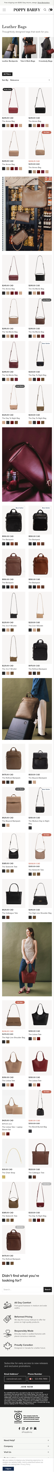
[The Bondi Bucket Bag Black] (30, 1131)
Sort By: (5, 80)
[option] (27, 3)
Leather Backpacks (10, 61)
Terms (32, 1403)
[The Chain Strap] (3, 1177)
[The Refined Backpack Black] (34, 673)
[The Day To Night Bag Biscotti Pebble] (30, 379)
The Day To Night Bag (37, 375)
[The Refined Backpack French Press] (30, 673)
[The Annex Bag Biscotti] (20, 125)
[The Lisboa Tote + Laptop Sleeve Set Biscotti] (3, 1133)
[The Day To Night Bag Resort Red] (38, 379)
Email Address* (11, 1374)
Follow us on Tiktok (27, 1428)
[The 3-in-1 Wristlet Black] (3, 630)
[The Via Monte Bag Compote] (42, 293)
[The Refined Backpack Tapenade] (38, 673)
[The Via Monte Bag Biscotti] (34, 293)
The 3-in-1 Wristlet (9, 626)
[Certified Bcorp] (27, 1418)
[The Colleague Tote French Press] (7, 917)
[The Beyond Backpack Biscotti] (34, 782)
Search (48, 1289)
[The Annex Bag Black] (3, 125)
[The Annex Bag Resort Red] (12, 125)
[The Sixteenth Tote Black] (3, 871)
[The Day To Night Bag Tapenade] (42, 379)
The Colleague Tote (10, 913)
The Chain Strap (8, 1173)
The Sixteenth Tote (9, 867)
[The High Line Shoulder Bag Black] (30, 917)
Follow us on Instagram (23, 1428)
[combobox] (31, 1379)
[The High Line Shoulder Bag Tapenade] (34, 917)
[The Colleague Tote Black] (3, 917)
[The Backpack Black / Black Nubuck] (7, 543)
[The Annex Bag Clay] (7, 125)
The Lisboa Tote (35, 1034)
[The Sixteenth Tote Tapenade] (12, 871)
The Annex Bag (8, 121)
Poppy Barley (27, 9)
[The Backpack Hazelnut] (12, 543)
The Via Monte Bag (36, 289)
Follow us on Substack (35, 1428)
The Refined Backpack (38, 669)
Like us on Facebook (19, 1428)
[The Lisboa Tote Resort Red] (38, 1038)
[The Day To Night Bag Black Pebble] (34, 379)
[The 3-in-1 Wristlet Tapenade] (12, 630)
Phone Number (35, 1374)
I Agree (8, 1469)
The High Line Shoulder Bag (40, 913)
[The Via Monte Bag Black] (30, 293)
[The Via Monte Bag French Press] (38, 293)
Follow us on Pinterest (31, 1428)
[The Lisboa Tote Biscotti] (34, 1038)
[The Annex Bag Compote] (16, 125)
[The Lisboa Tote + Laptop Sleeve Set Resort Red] (7, 1133)
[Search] (45, 9)
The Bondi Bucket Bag (38, 1127)
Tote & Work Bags (27, 61)
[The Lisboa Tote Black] (30, 1038)
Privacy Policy (23, 1403)
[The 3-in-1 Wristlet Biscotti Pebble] (7, 630)
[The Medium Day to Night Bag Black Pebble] (30, 827)
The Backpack (8, 539)
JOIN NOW (27, 1387)
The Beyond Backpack (38, 778)
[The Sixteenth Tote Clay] (7, 871)
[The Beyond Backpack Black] (30, 782)
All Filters (7, 74)
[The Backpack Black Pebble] (3, 543)
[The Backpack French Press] (16, 543)
